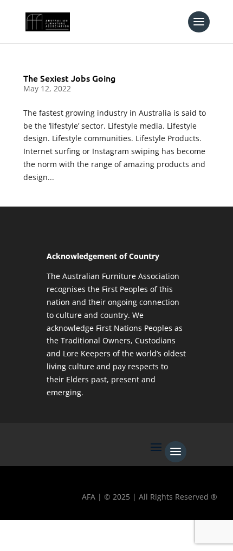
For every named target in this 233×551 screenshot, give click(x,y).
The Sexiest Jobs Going (69, 78)
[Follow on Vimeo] (139, 532)
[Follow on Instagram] (76, 532)
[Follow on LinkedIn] (107, 532)
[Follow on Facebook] (13, 532)
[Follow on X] (45, 532)
